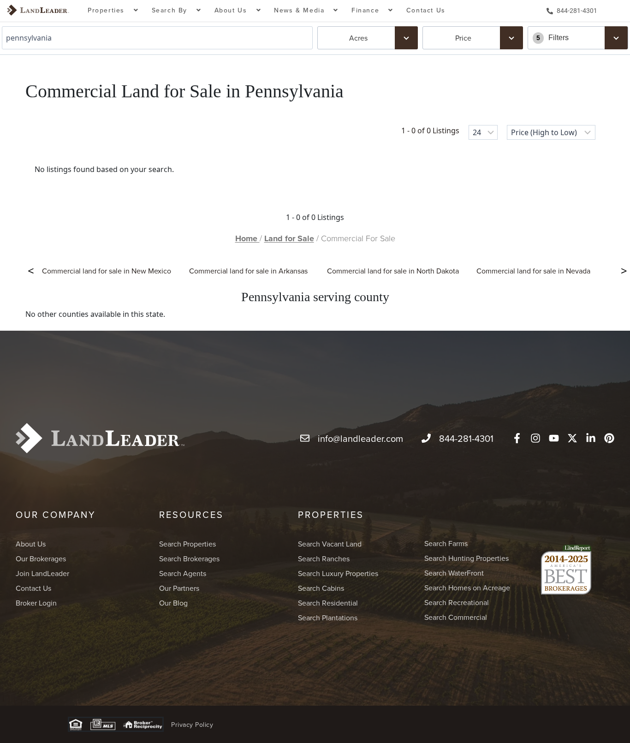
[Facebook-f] (517, 438)
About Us (31, 544)
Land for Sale (289, 238)
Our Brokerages (41, 558)
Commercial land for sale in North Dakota (393, 271)
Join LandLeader (42, 573)
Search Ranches (324, 558)
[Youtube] (554, 438)
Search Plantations (327, 617)
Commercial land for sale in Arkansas (248, 271)
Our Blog (173, 603)
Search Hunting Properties (466, 558)
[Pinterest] (609, 438)
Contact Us (426, 10)
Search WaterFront (454, 573)
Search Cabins (321, 588)
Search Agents (182, 573)
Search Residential (328, 603)
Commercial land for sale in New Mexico (106, 271)
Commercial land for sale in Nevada (533, 271)
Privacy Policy (192, 724)
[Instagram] (535, 438)
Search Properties (187, 544)
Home (247, 238)
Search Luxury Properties (338, 573)
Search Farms (446, 543)
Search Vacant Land (330, 544)
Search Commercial (455, 617)
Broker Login (36, 603)
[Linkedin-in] (591, 438)
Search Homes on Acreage (467, 588)
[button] (113, 11)
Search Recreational (456, 602)
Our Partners (179, 588)
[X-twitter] (572, 438)
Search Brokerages (189, 558)
